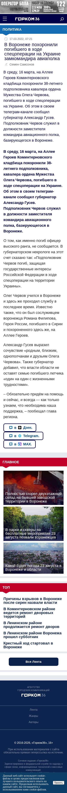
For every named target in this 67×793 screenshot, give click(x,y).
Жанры (33, 715)
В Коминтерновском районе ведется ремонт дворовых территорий (29, 612)
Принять (58, 782)
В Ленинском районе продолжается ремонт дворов (31, 625)
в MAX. (23, 444)
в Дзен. (23, 427)
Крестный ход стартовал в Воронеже (28, 645)
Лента (33, 709)
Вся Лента (33, 661)
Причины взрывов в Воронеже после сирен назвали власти (32, 601)
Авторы (33, 722)
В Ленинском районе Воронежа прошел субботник (32, 635)
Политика (12, 29)
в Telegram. (26, 436)
